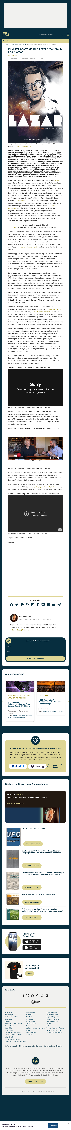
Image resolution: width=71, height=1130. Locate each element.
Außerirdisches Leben (18, 44)
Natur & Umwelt (31, 1032)
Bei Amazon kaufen (32, 917)
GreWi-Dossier (30, 1012)
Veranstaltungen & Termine (55, 1028)
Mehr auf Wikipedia (13, 803)
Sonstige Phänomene (53, 1019)
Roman (14, 717)
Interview (29, 1014)
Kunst (27, 1026)
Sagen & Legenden (52, 1017)
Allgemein (8, 1012)
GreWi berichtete (23, 201)
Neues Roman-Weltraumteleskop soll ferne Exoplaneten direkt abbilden (19, 704)
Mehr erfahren (55, 766)
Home (6, 44)
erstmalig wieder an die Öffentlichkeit (47, 487)
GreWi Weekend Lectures (13, 1035)
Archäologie (44, 696)
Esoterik (8, 1021)
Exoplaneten (16, 715)
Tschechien (60, 711)
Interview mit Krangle (53, 309)
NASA (9, 717)
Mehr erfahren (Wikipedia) (19, 630)
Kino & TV (29, 1017)
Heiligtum (46, 711)
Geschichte (8, 1028)
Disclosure (8, 1019)
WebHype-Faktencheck (54, 1032)
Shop (30, 973)
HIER (16, 227)
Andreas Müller (12, 55)
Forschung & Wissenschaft (13, 1023)
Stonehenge (52, 711)
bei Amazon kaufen (33, 844)
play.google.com (32, 947)
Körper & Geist (30, 1021)
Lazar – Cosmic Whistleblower (42, 312)
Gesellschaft (9, 1030)
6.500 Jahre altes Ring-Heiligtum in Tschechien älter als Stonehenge (50, 702)
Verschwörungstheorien (30, 247)
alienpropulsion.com (23, 146)
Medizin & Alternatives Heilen (35, 1028)
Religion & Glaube (52, 1014)
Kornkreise (29, 1019)
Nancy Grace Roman (26, 715)
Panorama (29, 1035)
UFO (57, 180)
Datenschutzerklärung (12, 1039)
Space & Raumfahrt (52, 1021)
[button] (11, 604)
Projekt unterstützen (35, 1081)
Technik (22, 698)
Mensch (28, 1030)
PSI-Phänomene (51, 1012)
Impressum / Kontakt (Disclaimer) (16, 1041)
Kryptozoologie (31, 1023)
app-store (32, 941)
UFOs (48, 1026)
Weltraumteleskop (21, 717)
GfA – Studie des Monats (13, 1032)
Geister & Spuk (10, 1026)
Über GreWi (9, 1037)
